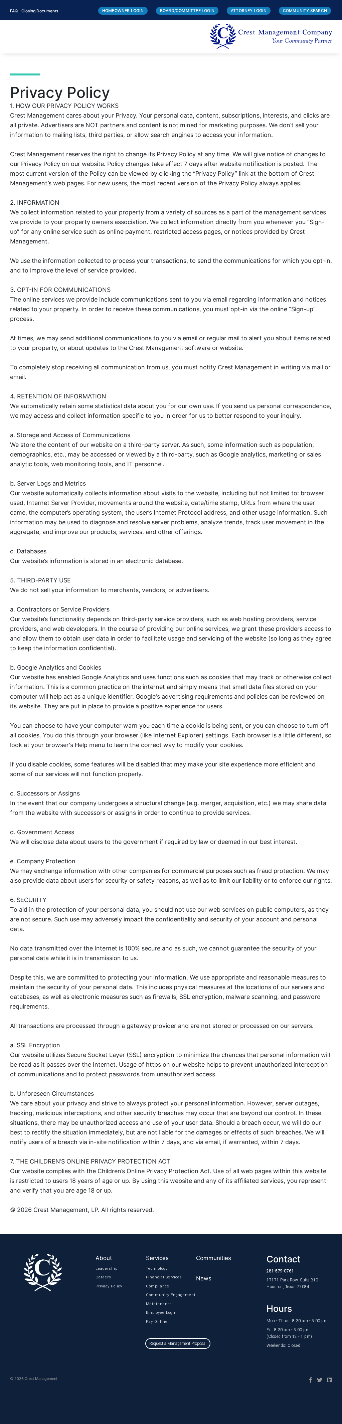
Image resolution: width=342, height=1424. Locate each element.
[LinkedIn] (327, 1380)
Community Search (305, 10)
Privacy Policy (104, 1286)
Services (157, 1258)
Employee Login (154, 1312)
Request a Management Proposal (177, 1343)
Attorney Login (249, 10)
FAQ (14, 10)
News (203, 1278)
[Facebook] (308, 1380)
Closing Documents (39, 10)
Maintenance (154, 1304)
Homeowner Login (123, 10)
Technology (154, 1268)
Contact (284, 1259)
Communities (213, 1258)
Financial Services (154, 1277)
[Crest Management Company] (271, 36)
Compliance (154, 1286)
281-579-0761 (280, 1271)
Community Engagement (154, 1295)
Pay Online (154, 1321)
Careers (103, 1277)
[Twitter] (317, 1380)
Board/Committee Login (187, 10)
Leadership (104, 1268)
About (104, 1258)
